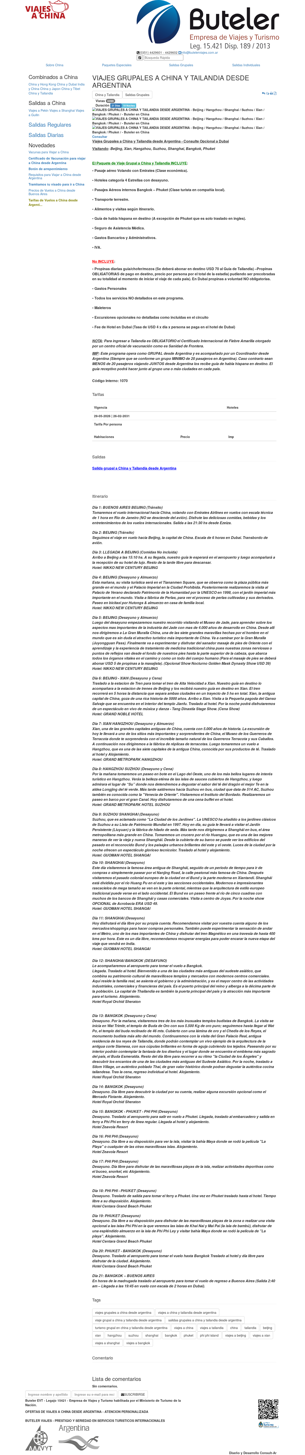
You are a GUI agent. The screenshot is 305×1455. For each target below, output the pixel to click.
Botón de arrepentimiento (48, 169)
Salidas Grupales (181, 65)
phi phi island (209, 1335)
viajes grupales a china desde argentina (123, 1312)
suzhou (133, 1335)
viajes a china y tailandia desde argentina (187, 1312)
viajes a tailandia (212, 1327)
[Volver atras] (263, 93)
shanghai (151, 1335)
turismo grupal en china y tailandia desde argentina (131, 1327)
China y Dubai (67, 84)
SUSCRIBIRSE (134, 1394)
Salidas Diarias (46, 135)
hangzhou (115, 1335)
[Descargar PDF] (275, 93)
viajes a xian (261, 1335)
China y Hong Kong (42, 84)
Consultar (99, 136)
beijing (267, 1327)
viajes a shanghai (107, 1343)
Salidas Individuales (246, 65)
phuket (188, 1335)
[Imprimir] (271, 93)
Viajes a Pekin (38, 110)
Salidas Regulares (50, 124)
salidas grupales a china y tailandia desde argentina (205, 1320)
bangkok (171, 1335)
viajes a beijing (235, 1335)
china (234, 1327)
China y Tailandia (41, 93)
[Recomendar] (267, 93)
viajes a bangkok (138, 1343)
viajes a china (183, 1327)
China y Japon (50, 88)
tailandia (250, 1327)
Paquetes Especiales (117, 65)
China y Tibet (70, 88)
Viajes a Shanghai (62, 110)
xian (98, 1335)
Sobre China (54, 65)
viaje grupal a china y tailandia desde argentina (128, 1320)
